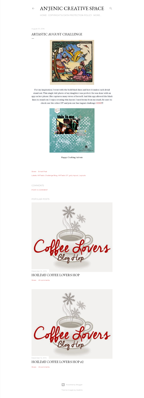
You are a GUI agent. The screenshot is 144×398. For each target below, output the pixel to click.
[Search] (110, 8)
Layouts (82, 175)
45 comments (44, 367)
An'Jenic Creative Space (72, 8)
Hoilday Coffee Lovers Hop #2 (58, 362)
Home (43, 15)
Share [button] (34, 171)
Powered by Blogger (74, 385)
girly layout (73, 175)
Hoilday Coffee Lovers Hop (56, 275)
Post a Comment (40, 190)
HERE (99, 103)
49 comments (44, 280)
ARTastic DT (63, 175)
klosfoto (79, 390)
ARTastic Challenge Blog (47, 175)
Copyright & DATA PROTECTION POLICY (70, 15)
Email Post (42, 171)
